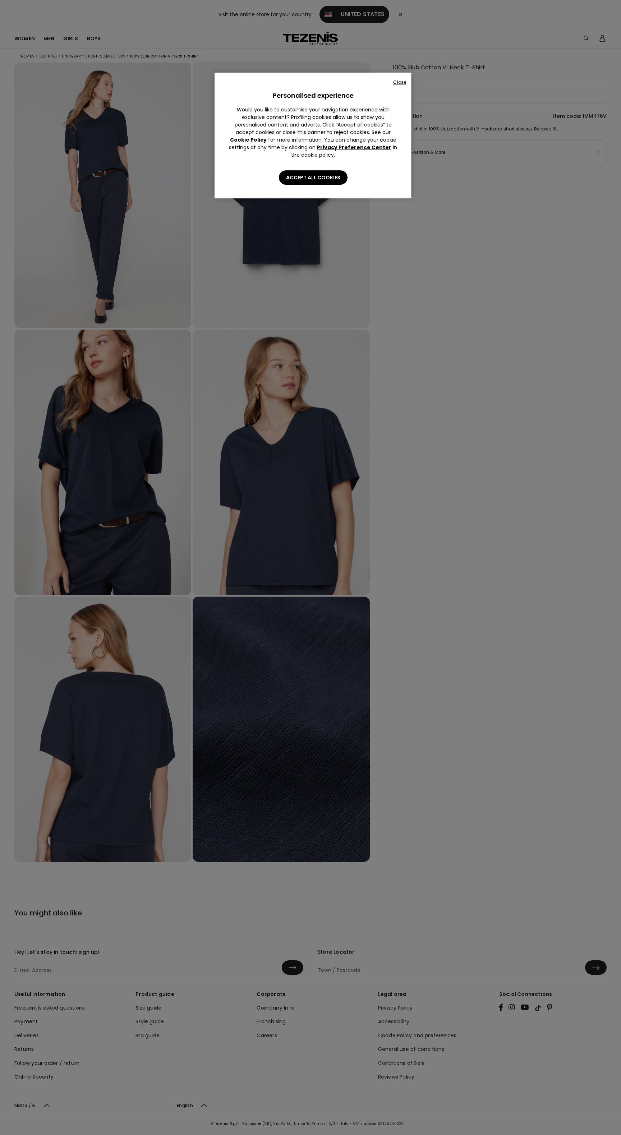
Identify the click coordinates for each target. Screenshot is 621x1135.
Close (399, 82)
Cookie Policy (248, 139)
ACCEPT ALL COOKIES (313, 177)
